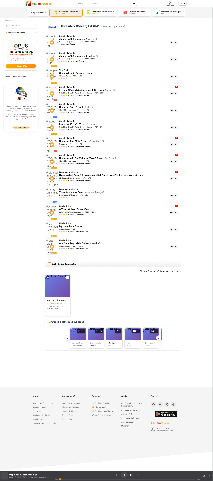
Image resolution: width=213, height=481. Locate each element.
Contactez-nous (39, 407)
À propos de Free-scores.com (44, 403)
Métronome (125, 426)
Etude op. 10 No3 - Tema (78, 122)
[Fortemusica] (153, 429)
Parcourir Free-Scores (16, 32)
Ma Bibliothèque (15, 26)
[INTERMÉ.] (52, 62)
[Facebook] (153, 404)
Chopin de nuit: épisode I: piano (76, 71)
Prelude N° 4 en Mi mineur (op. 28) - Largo (88, 88)
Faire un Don (67, 419)
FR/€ (182, 4)
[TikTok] (173, 404)
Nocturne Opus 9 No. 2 (76, 105)
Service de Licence (70, 411)
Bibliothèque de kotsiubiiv (64, 264)
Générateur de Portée (130, 418)
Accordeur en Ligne (129, 410)
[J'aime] (51, 475)
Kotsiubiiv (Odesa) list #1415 (81, 26)
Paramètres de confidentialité (44, 423)
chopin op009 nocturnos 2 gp (78, 54)
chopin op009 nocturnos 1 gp (78, 37)
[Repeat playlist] (138, 475)
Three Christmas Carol (81, 191)
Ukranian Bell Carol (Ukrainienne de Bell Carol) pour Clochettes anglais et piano (101, 173)
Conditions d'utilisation (42, 415)
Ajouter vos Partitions (70, 407)
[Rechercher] (134, 3)
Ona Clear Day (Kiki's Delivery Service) (79, 242)
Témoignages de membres (43, 411)
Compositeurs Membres (71, 403)
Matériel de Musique (103, 415)
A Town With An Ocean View (74, 208)
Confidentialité (38, 419)
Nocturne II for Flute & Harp (81, 139)
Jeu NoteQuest (127, 422)
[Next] (131, 474)
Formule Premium (69, 415)
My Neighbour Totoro (70, 225)
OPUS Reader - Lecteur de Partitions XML (132, 404)
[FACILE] (52, 195)
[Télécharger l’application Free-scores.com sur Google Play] (166, 414)
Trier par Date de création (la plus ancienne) (160, 271)
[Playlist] (210, 475)
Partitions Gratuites (102, 403)
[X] (166, 404)
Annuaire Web (126, 414)
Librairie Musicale (102, 407)
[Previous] (117, 474)
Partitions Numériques (104, 411)
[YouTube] (160, 404)
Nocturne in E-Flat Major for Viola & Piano (88, 156)
